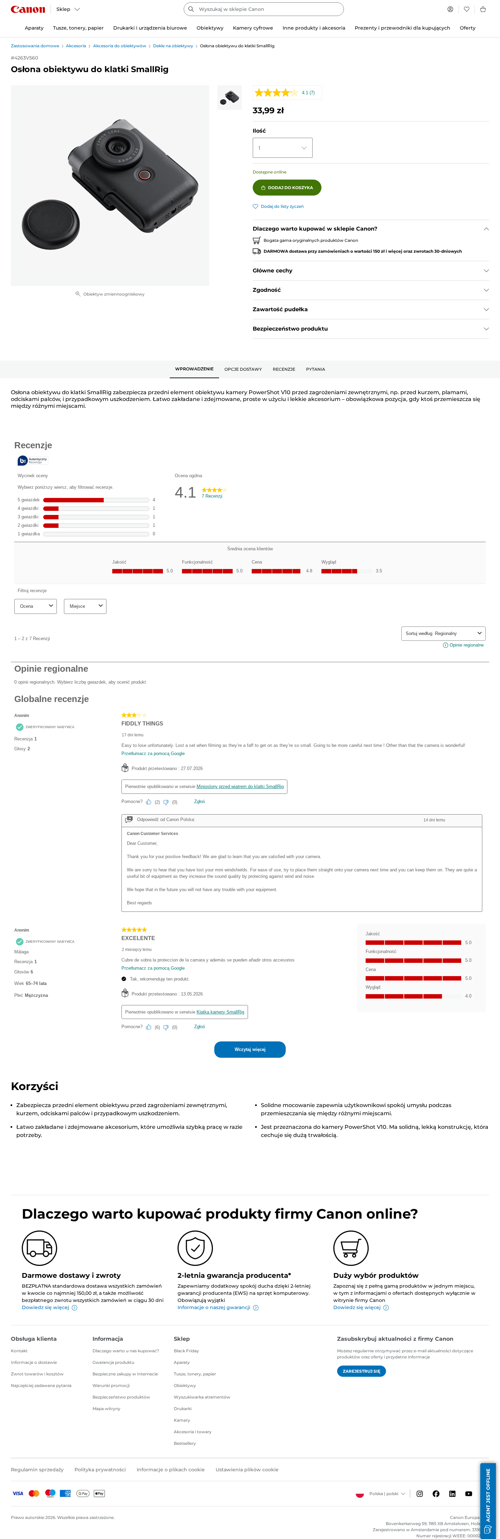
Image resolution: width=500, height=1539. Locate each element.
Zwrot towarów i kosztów (37, 1373)
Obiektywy (185, 1385)
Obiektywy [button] (210, 28)
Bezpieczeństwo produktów (121, 1397)
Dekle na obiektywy (173, 45)
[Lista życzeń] (466, 9)
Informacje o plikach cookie (171, 1470)
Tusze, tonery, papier (195, 1373)
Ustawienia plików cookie (247, 1470)
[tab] (194, 369)
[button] (488, 1501)
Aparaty (182, 1362)
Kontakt (19, 1350)
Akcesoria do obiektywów (119, 45)
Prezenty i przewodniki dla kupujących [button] (402, 28)
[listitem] (229, 97)
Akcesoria (76, 45)
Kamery (182, 1420)
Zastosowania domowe (35, 45)
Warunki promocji (111, 1385)
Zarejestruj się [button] (361, 1371)
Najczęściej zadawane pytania (41, 1385)
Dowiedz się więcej (45, 1307)
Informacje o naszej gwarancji (214, 1307)
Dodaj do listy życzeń (282, 206)
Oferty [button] (468, 28)
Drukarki (182, 1408)
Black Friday (186, 1350)
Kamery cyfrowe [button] (253, 28)
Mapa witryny (106, 1408)
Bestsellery (185, 1443)
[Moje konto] (450, 9)
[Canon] (28, 9)
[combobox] (264, 9)
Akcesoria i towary (193, 1431)
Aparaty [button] (34, 28)
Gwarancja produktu (113, 1362)
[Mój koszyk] (483, 9)
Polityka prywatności (100, 1470)
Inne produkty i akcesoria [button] (314, 28)
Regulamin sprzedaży (37, 1470)
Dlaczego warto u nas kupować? (126, 1350)
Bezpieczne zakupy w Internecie (125, 1373)
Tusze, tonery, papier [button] (78, 28)
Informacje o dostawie (34, 1362)
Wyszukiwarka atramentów (202, 1397)
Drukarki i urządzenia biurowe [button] (150, 28)
